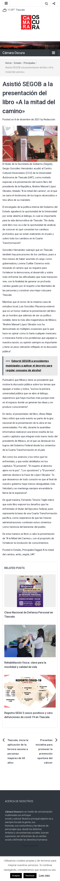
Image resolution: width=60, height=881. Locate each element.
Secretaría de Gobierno (30, 163)
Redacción (49, 119)
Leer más (44, 875)
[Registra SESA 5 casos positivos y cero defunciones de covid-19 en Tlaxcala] (30, 691)
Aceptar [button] (16, 875)
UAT (32, 554)
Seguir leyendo (30, 845)
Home (8, 63)
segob (25, 554)
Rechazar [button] (30, 875)
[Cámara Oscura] (30, 45)
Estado (17, 63)
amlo (18, 554)
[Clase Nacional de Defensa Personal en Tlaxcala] (30, 590)
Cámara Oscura (13, 53)
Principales (29, 63)
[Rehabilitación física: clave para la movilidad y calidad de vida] (30, 640)
